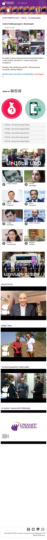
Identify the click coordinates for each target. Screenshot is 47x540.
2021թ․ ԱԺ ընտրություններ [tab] (17, 125)
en (23, 3)
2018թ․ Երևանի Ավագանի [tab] (17, 133)
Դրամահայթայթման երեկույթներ (15, 367)
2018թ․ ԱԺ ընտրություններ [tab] (17, 129)
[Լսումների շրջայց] (23, 265)
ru (26, 3)
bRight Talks (6, 326)
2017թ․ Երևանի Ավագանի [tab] (17, 137)
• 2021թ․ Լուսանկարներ (22, 18)
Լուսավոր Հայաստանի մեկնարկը (15, 408)
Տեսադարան (7, 284)
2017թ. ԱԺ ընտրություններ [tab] (17, 141)
